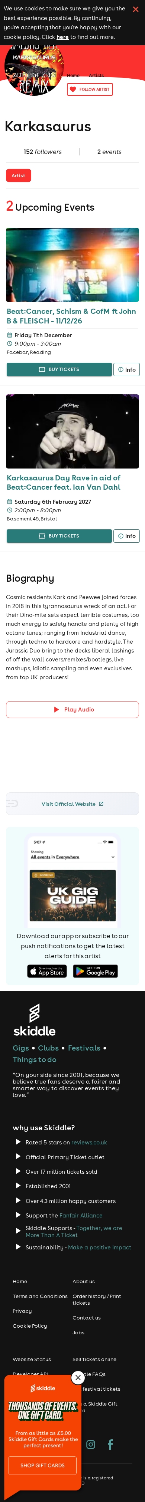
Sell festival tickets (96, 1389)
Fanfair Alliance (81, 1215)
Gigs (21, 1047)
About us (83, 1281)
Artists (96, 75)
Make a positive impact (99, 1247)
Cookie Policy (30, 1325)
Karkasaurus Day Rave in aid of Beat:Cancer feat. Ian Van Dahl (63, 482)
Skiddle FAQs (89, 1374)
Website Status (32, 1359)
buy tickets (64, 369)
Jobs (78, 1332)
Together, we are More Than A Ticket (74, 1232)
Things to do (35, 1059)
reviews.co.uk (89, 1142)
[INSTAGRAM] (91, 1445)
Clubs (48, 1047)
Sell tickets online (94, 1359)
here (63, 36)
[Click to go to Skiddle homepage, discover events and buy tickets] (34, 1019)
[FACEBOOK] (110, 1445)
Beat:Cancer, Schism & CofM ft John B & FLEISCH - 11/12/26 (71, 315)
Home (73, 75)
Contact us (86, 1317)
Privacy (22, 1311)
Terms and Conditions (40, 1296)
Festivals (84, 1047)
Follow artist (94, 89)
